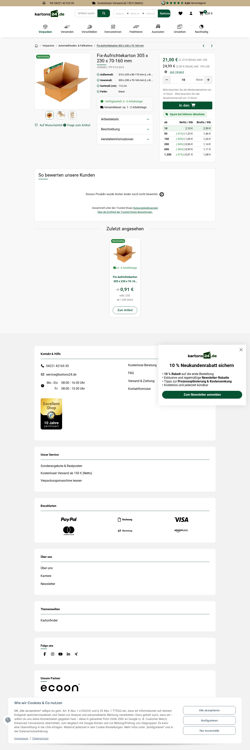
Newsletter (48, 584)
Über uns (47, 568)
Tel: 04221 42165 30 (62, 3)
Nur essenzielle (209, 730)
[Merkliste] (180, 13)
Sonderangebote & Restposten (61, 466)
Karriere (46, 576)
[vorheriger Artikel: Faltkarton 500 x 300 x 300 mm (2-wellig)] (204, 46)
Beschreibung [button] (110, 129)
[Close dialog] (241, 349)
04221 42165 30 (57, 366)
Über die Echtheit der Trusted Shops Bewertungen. (125, 212)
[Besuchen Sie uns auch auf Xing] (76, 654)
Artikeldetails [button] (110, 119)
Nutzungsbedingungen (145, 207)
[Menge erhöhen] (208, 80)
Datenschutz (40, 738)
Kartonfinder (49, 620)
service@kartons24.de (61, 374)
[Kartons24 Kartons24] (36, 46)
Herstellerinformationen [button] (117, 139)
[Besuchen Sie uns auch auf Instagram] (52, 654)
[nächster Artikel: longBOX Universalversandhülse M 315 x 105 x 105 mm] (212, 46)
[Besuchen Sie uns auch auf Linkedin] (68, 654)
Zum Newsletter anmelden (202, 394)
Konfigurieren (209, 720)
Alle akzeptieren (209, 710)
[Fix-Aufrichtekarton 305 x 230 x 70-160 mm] (125, 253)
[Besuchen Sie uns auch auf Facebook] (45, 654)
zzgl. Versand (177, 72)
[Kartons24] (49, 13)
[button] (191, 13)
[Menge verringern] (167, 80)
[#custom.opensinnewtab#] (51, 413)
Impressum (21, 738)
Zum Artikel (125, 310)
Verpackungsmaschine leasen (61, 480)
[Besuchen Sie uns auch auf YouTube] (60, 654)
